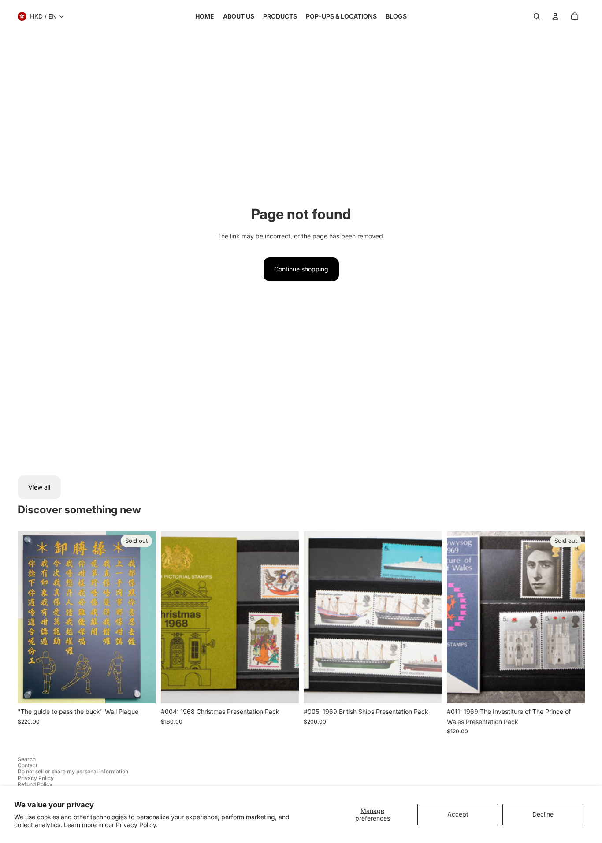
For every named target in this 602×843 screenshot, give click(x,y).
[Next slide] (285, 617)
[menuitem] (204, 16)
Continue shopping (301, 269)
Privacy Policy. (137, 824)
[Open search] (536, 16)
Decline (543, 814)
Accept (457, 814)
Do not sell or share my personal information (73, 771)
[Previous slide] (174, 617)
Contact (27, 765)
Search (27, 759)
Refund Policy (35, 784)
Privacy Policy (36, 778)
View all (39, 487)
